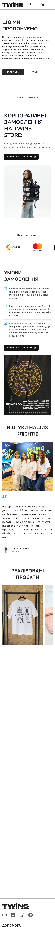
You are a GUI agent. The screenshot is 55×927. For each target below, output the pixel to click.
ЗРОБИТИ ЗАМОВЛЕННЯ (19, 157)
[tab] (9, 412)
